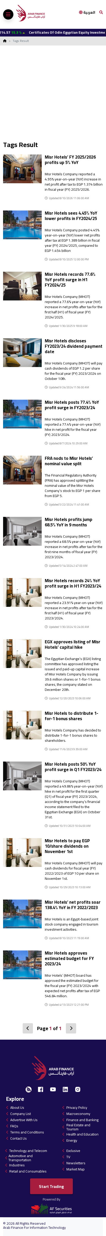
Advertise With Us (24, 1120)
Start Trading (51, 1186)
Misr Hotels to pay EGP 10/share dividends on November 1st (67, 846)
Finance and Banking (82, 1120)
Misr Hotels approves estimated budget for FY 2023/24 (69, 958)
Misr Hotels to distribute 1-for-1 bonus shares (71, 716)
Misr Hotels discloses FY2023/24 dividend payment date (73, 346)
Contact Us (18, 1138)
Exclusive (73, 1151)
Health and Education (82, 1134)
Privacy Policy (76, 1107)
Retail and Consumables (28, 1171)
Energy (71, 1140)
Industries (17, 1165)
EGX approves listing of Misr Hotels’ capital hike (72, 644)
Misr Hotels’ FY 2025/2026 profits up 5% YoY (70, 160)
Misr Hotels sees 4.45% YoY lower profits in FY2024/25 (71, 216)
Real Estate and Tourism (78, 1127)
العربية (89, 12)
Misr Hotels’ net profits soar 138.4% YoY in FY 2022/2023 (73, 905)
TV (68, 1157)
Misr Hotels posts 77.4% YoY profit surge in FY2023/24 (72, 405)
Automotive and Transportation (20, 1158)
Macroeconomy (78, 1114)
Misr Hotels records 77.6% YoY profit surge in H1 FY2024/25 (70, 279)
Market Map (75, 1169)
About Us (17, 1107)
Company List (20, 1114)
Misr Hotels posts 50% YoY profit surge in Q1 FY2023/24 (73, 767)
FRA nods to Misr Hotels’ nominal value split (69, 461)
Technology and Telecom (28, 1151)
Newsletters (75, 1163)
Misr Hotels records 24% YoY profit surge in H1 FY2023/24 (73, 583)
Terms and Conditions (27, 1132)
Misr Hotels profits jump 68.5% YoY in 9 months (68, 522)
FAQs (14, 1126)
